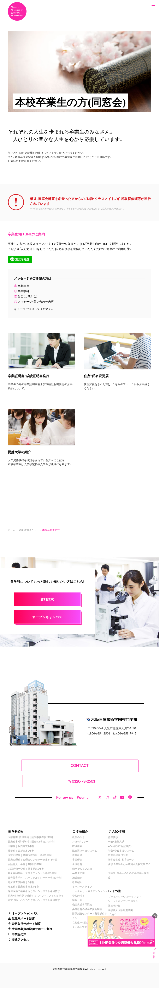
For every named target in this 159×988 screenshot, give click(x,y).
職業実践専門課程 (82, 904)
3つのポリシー (80, 841)
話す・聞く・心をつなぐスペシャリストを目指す (34, 900)
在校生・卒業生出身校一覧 (86, 922)
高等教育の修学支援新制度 (87, 909)
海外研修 (77, 855)
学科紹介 (17, 831)
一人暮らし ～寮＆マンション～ (90, 891)
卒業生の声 (19, 934)
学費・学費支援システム (121, 850)
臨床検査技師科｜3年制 (21, 882)
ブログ (112, 914)
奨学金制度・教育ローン (121, 859)
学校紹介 (82, 831)
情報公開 (77, 900)
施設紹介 (77, 877)
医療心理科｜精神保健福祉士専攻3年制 (30, 855)
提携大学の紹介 (19, 451)
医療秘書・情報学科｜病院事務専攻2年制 (30, 837)
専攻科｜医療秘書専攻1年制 (23, 886)
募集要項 (113, 837)
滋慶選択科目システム (84, 850)
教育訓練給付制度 (118, 855)
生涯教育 (77, 864)
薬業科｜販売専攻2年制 (21, 846)
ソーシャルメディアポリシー (124, 901)
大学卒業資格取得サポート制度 (32, 929)
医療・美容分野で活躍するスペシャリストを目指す (36, 895)
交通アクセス (20, 939)
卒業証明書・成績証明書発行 (28, 375)
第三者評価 (114, 905)
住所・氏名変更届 (96, 375)
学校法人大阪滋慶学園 (120, 910)
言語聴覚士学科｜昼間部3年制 (25, 864)
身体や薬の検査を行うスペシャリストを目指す (34, 891)
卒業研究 (77, 859)
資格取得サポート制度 (26, 923)
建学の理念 (78, 837)
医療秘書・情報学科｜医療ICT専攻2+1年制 (31, 841)
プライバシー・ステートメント (125, 896)
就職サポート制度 (23, 918)
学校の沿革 (78, 895)
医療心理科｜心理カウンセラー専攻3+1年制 (32, 859)
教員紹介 (77, 882)
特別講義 (77, 846)
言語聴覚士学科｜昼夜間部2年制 (26, 868)
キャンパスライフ (82, 886)
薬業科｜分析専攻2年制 (21, 850)
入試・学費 (118, 831)
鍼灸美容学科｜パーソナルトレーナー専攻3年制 (34, 877)
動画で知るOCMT (82, 868)
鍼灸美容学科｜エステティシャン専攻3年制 (32, 873)
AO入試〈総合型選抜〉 (120, 846)
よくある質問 (79, 927)
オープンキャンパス (25, 913)
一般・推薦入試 (116, 841)
